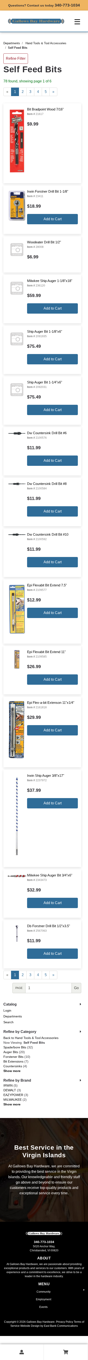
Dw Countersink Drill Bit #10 (47, 534)
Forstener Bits (13, 1057)
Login (7, 1010)
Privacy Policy (64, 1321)
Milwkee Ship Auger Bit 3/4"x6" (49, 875)
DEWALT (9, 1090)
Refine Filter (15, 58)
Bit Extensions (13, 1061)
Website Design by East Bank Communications (49, 1325)
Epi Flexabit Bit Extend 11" (46, 652)
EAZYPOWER (13, 1095)
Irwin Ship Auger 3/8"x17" (45, 775)
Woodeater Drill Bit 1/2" (44, 242)
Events (43, 1307)
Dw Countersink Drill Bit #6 (47, 433)
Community (44, 1291)
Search (8, 1022)
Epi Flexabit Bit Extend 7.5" (47, 585)
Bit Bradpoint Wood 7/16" (45, 109)
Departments (11, 43)
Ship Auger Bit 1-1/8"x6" (44, 331)
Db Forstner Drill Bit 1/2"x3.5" (48, 926)
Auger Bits (10, 1052)
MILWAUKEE (12, 1099)
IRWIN (8, 1085)
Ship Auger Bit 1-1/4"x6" (44, 382)
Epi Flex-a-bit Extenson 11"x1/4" (50, 702)
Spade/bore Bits (14, 1047)
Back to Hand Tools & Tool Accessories (30, 1038)
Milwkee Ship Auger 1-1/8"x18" (49, 281)
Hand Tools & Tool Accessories (45, 43)
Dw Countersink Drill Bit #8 (47, 484)
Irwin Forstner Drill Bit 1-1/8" (47, 191)
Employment (43, 1299)
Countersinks (12, 1066)
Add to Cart (53, 219)
